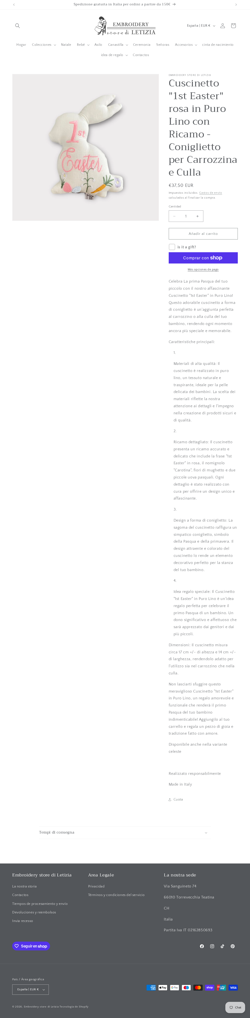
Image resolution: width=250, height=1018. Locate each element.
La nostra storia (24, 886)
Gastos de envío (210, 192)
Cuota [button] (178, 800)
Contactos (20, 895)
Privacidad (96, 886)
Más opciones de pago (203, 269)
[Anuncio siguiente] (236, 4)
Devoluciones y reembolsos (34, 912)
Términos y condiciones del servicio (116, 895)
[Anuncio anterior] (14, 4)
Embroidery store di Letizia (42, 1006)
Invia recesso (22, 921)
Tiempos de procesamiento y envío (40, 904)
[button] (17, 25)
